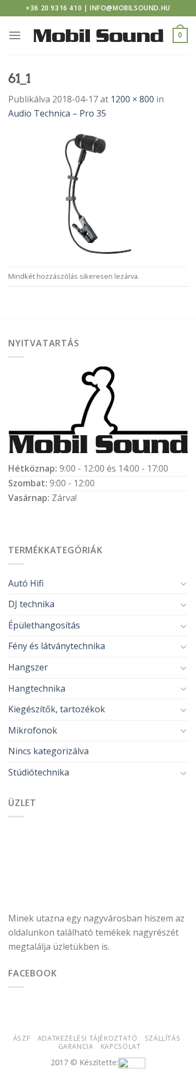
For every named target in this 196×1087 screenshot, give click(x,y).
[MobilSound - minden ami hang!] (98, 35)
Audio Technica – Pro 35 (57, 113)
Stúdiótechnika (38, 772)
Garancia (76, 1046)
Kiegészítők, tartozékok (56, 709)
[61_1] (98, 193)
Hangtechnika (36, 688)
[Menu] (14, 35)
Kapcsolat (121, 1046)
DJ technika (31, 604)
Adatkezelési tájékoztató (88, 1038)
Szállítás (163, 1038)
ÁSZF (21, 1038)
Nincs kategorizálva (48, 751)
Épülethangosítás (44, 625)
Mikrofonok (32, 730)
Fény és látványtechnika (56, 646)
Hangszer (28, 667)
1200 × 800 (132, 99)
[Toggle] (183, 583)
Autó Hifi (26, 583)
